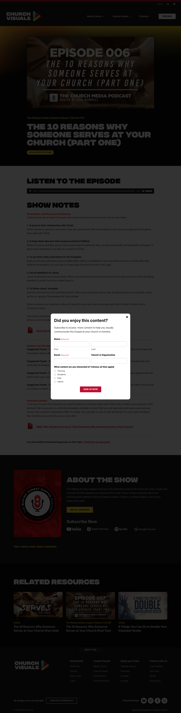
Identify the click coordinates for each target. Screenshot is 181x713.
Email (61, 355)
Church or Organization (103, 355)
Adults (60, 381)
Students (61, 374)
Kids (59, 378)
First (56, 349)
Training (61, 371)
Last (93, 349)
